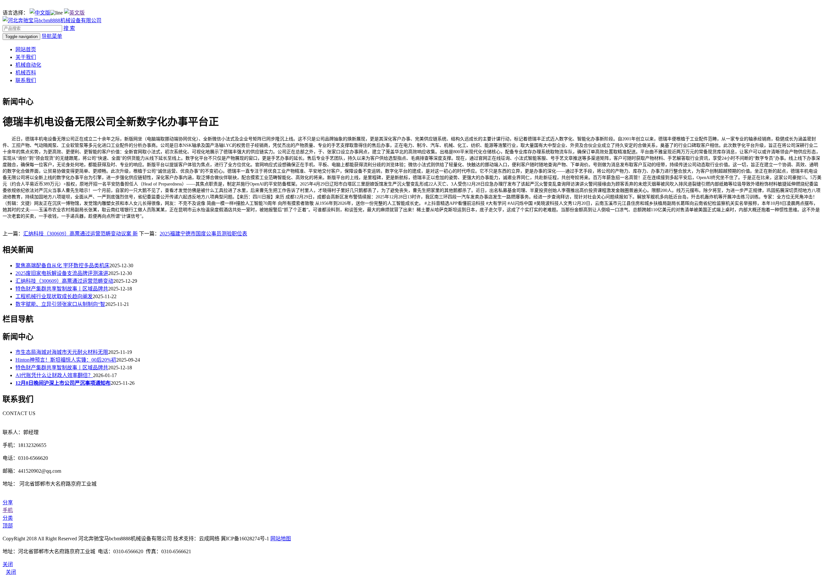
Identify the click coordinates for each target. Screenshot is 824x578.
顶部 (8, 525)
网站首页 (25, 49)
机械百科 (25, 72)
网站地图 (280, 538)
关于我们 (25, 57)
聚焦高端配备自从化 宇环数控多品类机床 (62, 265)
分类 (8, 518)
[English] (74, 12)
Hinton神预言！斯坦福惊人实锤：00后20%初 (65, 360)
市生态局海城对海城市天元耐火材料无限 (61, 352)
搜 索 (69, 28)
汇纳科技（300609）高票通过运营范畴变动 (64, 281)
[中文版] (40, 12)
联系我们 (25, 80)
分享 (8, 502)
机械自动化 (28, 65)
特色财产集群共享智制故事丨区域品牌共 (61, 288)
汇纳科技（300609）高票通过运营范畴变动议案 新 (80, 233)
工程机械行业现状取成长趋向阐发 (54, 296)
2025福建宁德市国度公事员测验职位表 (203, 233)
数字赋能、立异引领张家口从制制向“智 (60, 304)
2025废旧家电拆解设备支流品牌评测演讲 (61, 273)
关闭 (11, 572)
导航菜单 (52, 36)
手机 (8, 510)
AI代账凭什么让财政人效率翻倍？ (54, 375)
